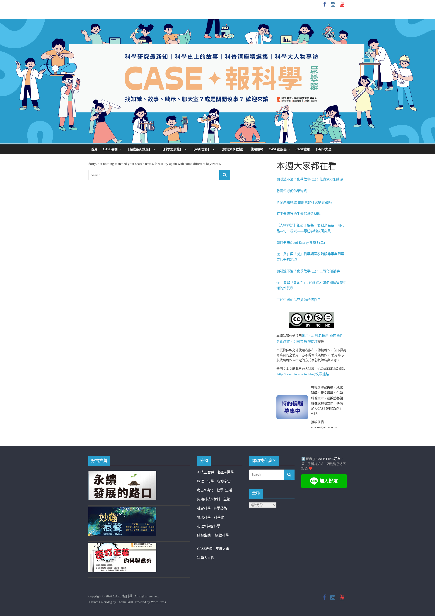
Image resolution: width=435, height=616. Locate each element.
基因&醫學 (226, 472)
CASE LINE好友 (329, 459)
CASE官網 (302, 149)
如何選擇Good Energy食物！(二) (300, 242)
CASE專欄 (110, 149)
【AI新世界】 (201, 149)
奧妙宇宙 (224, 481)
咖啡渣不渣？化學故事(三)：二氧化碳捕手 (308, 271)
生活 (228, 490)
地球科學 (204, 517)
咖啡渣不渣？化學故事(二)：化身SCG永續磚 (309, 179)
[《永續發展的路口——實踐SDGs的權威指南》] (122, 473)
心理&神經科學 (208, 526)
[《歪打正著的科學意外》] (122, 545)
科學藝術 (220, 508)
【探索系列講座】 (139, 149)
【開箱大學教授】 (232, 149)
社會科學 (205, 508)
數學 (221, 490)
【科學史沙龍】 (172, 149)
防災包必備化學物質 (291, 191)
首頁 (94, 149)
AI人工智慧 (205, 472)
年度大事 (222, 548)
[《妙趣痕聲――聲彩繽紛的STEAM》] (122, 509)
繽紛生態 (206, 535)
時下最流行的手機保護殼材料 (298, 214)
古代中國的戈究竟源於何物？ (298, 300)
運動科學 (222, 535)
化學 (210, 481)
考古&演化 (205, 490)
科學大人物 (205, 558)
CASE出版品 (278, 149)
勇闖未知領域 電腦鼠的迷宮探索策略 (304, 202)
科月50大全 (323, 149)
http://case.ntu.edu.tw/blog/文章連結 (303, 374)
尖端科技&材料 (208, 499)
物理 (200, 481)
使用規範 (257, 149)
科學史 (219, 517)
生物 (226, 499)
